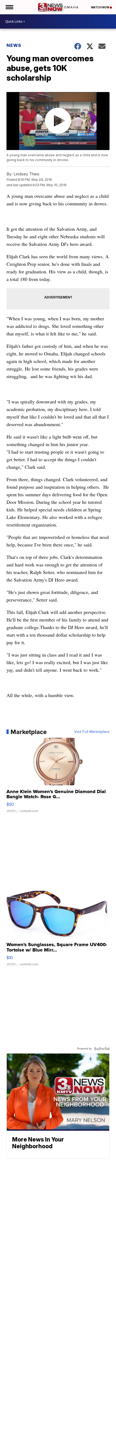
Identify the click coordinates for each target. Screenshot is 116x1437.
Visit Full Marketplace (92, 732)
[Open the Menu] (9, 7)
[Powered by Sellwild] (102, 1049)
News (13, 45)
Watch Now (100, 7)
